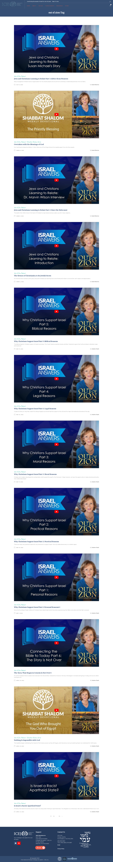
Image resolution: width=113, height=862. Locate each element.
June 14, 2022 (20, 281)
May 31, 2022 (19, 348)
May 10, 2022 (19, 547)
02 (54, 816)
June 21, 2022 (20, 216)
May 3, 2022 (19, 613)
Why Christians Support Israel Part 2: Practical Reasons (36, 542)
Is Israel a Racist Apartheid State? (27, 806)
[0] (110, 6)
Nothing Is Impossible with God (27, 740)
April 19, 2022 (20, 680)
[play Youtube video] (56, 49)
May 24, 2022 (19, 414)
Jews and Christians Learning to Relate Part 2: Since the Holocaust (40, 210)
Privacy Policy (60, 848)
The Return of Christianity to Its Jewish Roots (32, 276)
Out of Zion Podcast (20, 76)
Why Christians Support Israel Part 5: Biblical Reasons (36, 341)
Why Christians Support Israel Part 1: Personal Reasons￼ (37, 607)
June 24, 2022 (20, 150)
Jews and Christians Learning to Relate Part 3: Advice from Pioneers (41, 79)
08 (59, 816)
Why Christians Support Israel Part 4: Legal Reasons (35, 409)
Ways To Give (55, 1)
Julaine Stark (95, 349)
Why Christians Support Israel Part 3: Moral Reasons (35, 474)
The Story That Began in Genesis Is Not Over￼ (33, 673)
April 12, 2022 (20, 811)
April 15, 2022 (20, 746)
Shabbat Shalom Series (34, 142)
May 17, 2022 (19, 481)
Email (58, 845)
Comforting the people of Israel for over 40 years (39, 1)
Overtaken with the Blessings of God (29, 144)
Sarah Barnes (95, 84)
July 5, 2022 (19, 84)
